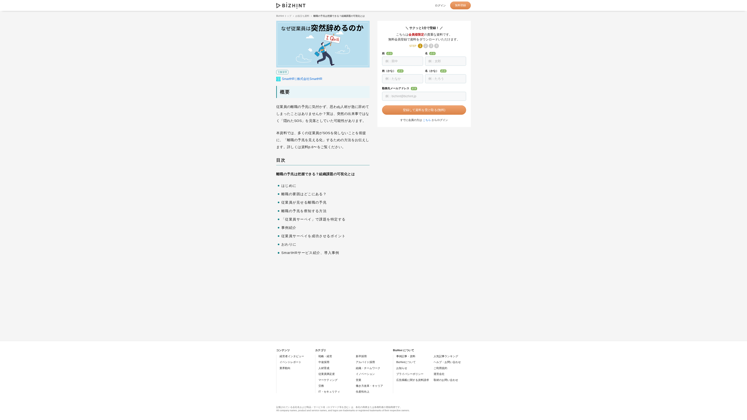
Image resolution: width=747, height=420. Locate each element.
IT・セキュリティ (329, 391)
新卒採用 (361, 356)
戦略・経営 (325, 356)
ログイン (440, 5)
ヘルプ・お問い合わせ (447, 362)
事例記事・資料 (405, 356)
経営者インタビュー (292, 356)
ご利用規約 (440, 368)
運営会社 (439, 373)
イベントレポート (290, 362)
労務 (321, 385)
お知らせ (401, 368)
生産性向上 (362, 391)
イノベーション (365, 373)
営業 (358, 380)
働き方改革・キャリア (369, 385)
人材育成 (323, 368)
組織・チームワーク (368, 368)
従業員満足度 (326, 373)
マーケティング (328, 380)
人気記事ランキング (446, 356)
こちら (427, 120)
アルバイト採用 (365, 362)
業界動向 (285, 368)
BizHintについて (406, 362)
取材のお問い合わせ (446, 380)
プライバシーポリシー (409, 373)
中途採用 (323, 362)
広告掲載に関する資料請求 (412, 380)
